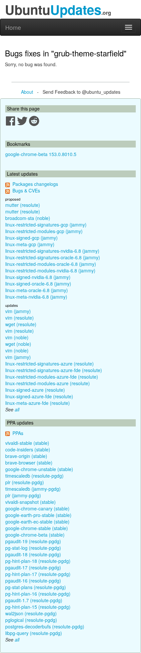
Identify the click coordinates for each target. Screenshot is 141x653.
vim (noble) (17, 337)
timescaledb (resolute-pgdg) (34, 475)
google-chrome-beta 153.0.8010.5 (40, 154)
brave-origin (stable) (26, 456)
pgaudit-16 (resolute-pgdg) (33, 580)
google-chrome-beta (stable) (35, 534)
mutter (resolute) (22, 205)
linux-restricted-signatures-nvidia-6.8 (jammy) (52, 250)
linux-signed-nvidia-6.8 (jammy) (37, 277)
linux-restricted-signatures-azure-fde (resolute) (53, 370)
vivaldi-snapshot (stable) (30, 502)
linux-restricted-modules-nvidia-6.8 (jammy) (50, 270)
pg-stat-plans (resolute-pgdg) (35, 587)
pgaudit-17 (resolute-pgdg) (33, 567)
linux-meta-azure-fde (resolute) (37, 403)
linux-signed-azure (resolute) (35, 389)
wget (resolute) (20, 324)
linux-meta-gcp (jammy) (29, 244)
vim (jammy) (18, 311)
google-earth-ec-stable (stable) (37, 521)
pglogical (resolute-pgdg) (31, 620)
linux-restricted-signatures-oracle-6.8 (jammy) (52, 257)
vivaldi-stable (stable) (27, 443)
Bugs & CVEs (26, 190)
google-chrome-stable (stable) (36, 528)
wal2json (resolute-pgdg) (31, 613)
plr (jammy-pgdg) (23, 495)
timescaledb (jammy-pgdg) (33, 488)
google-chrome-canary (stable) (37, 508)
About (27, 92)
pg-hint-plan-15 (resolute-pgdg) (37, 607)
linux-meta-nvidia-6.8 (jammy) (36, 296)
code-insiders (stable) (27, 449)
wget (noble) (18, 344)
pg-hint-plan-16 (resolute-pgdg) (37, 593)
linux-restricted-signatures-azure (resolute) (49, 363)
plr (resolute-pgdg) (24, 482)
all (17, 409)
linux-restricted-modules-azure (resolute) (47, 383)
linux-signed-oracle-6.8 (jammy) (38, 283)
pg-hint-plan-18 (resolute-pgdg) (37, 561)
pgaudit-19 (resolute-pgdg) (33, 541)
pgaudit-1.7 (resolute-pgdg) (33, 600)
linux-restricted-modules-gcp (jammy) (44, 231)
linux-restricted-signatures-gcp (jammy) (46, 224)
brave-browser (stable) (28, 462)
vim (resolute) (19, 317)
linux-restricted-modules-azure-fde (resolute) (51, 376)
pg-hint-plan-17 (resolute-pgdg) (37, 574)
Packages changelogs (35, 184)
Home (13, 27)
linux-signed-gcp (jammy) (31, 237)
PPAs (17, 433)
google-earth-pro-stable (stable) (38, 515)
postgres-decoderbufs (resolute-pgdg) (44, 626)
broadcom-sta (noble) (27, 218)
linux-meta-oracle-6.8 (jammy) (36, 290)
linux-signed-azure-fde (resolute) (39, 396)
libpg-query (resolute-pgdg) (33, 633)
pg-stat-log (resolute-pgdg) (33, 547)
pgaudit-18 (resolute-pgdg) (33, 554)
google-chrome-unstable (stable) (39, 469)
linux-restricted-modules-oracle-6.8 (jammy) (50, 264)
